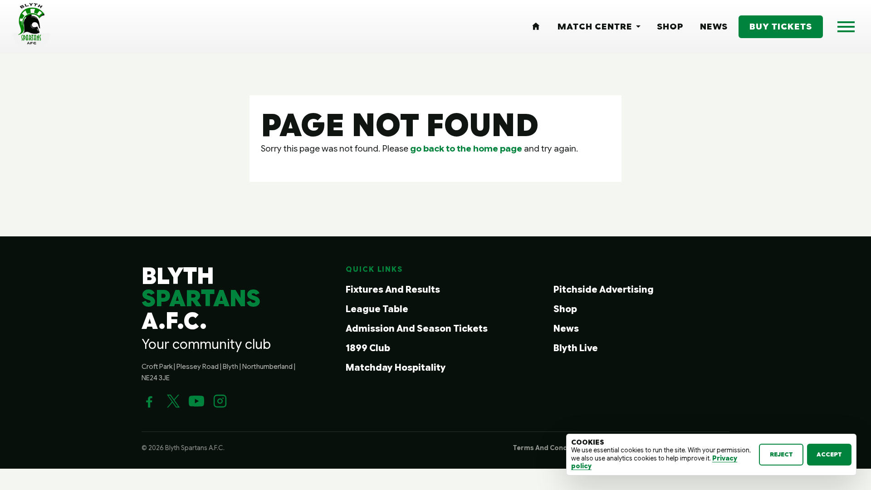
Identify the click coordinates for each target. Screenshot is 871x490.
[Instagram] (220, 401)
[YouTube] (196, 401)
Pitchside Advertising (603, 289)
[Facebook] (149, 401)
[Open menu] (846, 26)
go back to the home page (466, 148)
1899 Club (368, 348)
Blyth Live (575, 348)
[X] (173, 401)
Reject (781, 454)
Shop (565, 309)
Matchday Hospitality (396, 367)
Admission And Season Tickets (417, 328)
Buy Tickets (780, 26)
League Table (377, 309)
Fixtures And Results (393, 289)
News (566, 328)
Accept (829, 454)
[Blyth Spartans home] (31, 27)
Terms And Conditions (550, 448)
